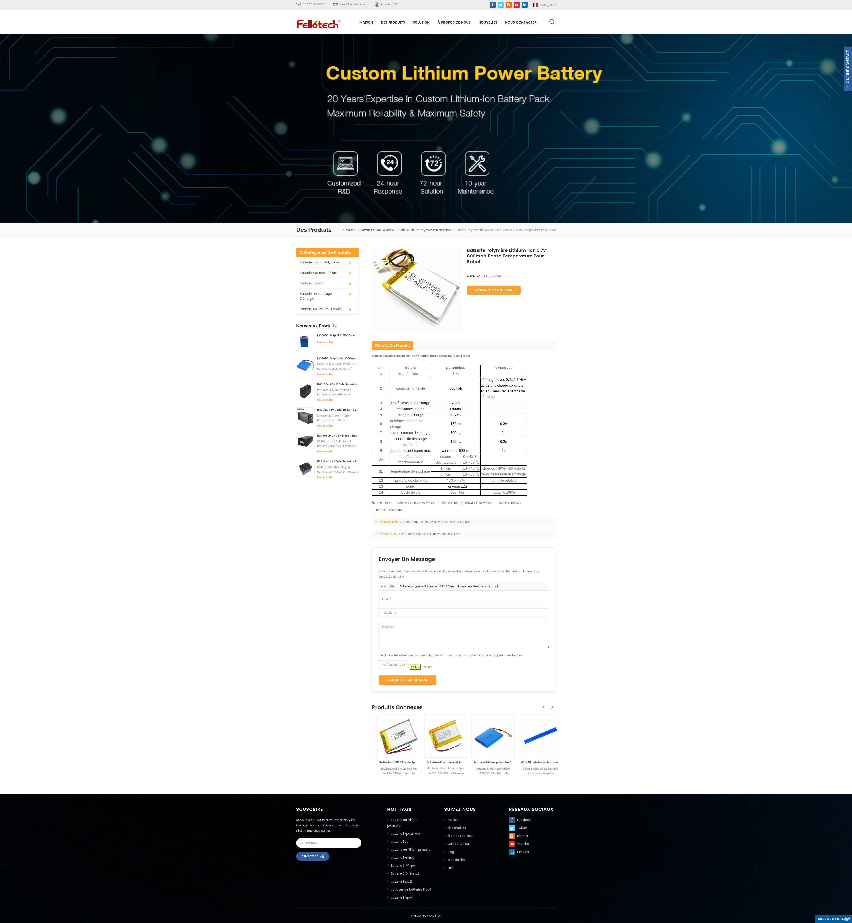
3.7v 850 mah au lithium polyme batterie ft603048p (435, 522)
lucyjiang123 (389, 4)
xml (450, 868)
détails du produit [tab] (392, 345)
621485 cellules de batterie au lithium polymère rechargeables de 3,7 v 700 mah (535, 763)
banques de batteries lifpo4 (411, 889)
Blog (451, 852)
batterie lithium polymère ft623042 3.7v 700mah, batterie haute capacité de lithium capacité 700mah (488, 763)
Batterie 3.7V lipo (403, 866)
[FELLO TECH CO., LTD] (322, 23)
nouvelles (488, 22)
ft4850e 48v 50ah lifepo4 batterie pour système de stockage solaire (338, 410)
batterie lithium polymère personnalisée (425, 230)
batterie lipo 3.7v (510, 503)
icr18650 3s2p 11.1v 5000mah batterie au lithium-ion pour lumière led (338, 335)
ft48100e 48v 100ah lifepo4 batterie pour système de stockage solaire (338, 384)
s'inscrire (310, 856)
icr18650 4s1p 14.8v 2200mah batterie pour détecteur (338, 359)
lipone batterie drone (388, 510)
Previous (542, 705)
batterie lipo (450, 503)
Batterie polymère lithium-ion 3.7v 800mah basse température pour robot (449, 586)
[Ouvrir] (848, 69)
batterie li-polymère (478, 503)
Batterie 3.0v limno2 (405, 874)
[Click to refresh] (415, 667)
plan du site (456, 860)
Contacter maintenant (494, 290)
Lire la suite (325, 342)
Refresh (427, 667)
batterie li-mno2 (402, 858)
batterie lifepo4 (312, 283)
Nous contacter (521, 22)
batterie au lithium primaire (321, 309)
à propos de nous (454, 22)
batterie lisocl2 (401, 881)
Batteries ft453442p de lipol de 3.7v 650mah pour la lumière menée (393, 763)
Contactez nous (459, 844)
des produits (457, 828)
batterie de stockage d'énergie (316, 296)
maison (366, 22)
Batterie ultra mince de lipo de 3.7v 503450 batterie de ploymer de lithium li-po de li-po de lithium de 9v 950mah (440, 762)
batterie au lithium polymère (415, 503)
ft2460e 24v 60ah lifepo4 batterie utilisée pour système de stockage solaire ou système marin (338, 436)
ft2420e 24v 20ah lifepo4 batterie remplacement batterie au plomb (338, 462)
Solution (421, 22)
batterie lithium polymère (377, 230)
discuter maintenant (834, 919)
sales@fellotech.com (353, 4)
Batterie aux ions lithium (318, 272)
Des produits (393, 22)
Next (551, 705)
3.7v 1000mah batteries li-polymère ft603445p (429, 534)
